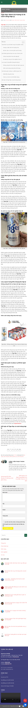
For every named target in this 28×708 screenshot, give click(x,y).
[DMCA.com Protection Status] (22, 706)
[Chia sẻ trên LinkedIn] (20, 450)
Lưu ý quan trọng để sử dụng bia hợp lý (11, 62)
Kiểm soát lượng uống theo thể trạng (11, 68)
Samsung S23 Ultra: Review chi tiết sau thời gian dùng (7, 478)
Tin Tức (7, 9)
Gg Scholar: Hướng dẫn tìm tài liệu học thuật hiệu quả (15, 635)
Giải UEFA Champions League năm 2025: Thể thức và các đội (16, 603)
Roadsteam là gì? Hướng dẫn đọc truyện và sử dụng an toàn (15, 595)
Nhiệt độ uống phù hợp (8, 74)
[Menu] (1, 2)
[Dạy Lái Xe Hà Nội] (14, 3)
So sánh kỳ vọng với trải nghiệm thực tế (12, 59)
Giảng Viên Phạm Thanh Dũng (18, 20)
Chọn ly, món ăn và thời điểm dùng (11, 77)
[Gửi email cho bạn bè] (15, 450)
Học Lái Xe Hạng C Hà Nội (7, 686)
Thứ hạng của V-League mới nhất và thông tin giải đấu (15, 611)
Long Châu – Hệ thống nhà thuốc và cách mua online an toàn (15, 579)
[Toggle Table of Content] (22, 42)
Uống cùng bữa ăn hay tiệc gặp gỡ (11, 56)
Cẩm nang (3, 549)
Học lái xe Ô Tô (4, 677)
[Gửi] (25, 535)
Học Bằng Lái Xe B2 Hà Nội (7, 683)
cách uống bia (7, 456)
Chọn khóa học (4, 546)
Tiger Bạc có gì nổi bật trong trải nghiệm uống (12, 44)
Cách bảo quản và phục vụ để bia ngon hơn (11, 71)
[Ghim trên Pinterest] (17, 450)
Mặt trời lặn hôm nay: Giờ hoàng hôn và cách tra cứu (15, 571)
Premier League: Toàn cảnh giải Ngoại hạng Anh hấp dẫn (15, 619)
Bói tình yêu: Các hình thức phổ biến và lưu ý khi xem (15, 627)
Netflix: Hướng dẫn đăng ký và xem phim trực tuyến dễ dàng (16, 587)
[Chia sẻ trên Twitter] (13, 450)
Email (4, 509)
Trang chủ (3, 543)
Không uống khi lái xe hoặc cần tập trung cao (13, 65)
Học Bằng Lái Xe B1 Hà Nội (7, 680)
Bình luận (5, 492)
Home (3, 9)
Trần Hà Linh (16, 656)
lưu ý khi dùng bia (20, 456)
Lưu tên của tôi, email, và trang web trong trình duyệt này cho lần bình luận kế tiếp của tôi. (14, 523)
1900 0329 (7, 662)
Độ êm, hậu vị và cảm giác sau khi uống (12, 50)
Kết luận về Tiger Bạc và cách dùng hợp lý (11, 80)
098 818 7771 (8, 664)
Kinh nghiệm (4, 552)
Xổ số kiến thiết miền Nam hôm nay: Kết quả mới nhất (15, 563)
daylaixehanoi (17, 423)
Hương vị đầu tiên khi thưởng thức (11, 47)
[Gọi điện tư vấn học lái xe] (25, 700)
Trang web (5, 515)
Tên (3, 503)
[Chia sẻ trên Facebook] (10, 450)
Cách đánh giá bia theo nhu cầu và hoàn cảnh (12, 53)
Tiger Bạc (3, 24)
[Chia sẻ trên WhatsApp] (8, 450)
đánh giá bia (12, 456)
